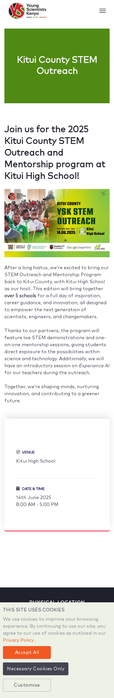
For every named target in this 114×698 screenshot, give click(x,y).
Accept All (27, 652)
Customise (27, 685)
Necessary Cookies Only (35, 668)
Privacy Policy (19, 640)
